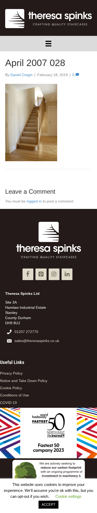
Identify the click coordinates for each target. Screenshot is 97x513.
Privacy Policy (11, 373)
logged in (34, 201)
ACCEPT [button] (48, 505)
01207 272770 (26, 332)
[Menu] (48, 43)
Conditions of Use (14, 395)
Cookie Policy (11, 388)
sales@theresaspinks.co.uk (36, 341)
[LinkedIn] (67, 274)
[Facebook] (28, 274)
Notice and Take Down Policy (23, 381)
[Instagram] (54, 274)
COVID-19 (8, 403)
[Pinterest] (40, 274)
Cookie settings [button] (68, 496)
